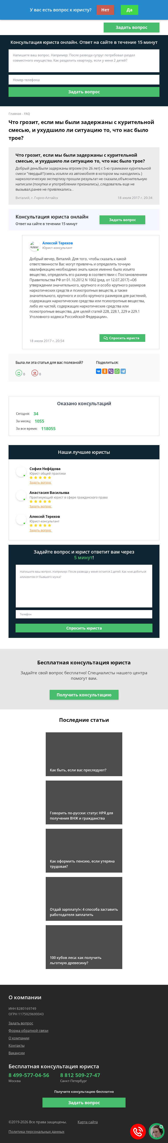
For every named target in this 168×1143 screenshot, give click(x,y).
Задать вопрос (131, 27)
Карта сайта (88, 1122)
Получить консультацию (84, 695)
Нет (105, 10)
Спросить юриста (124, 338)
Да (129, 10)
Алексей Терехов (57, 243)
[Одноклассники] (104, 371)
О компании (19, 1038)
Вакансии (17, 1053)
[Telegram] (123, 371)
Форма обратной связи (28, 1030)
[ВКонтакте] (98, 371)
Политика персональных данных (36, 1131)
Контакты (16, 1045)
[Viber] (111, 371)
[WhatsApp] (117, 371)
